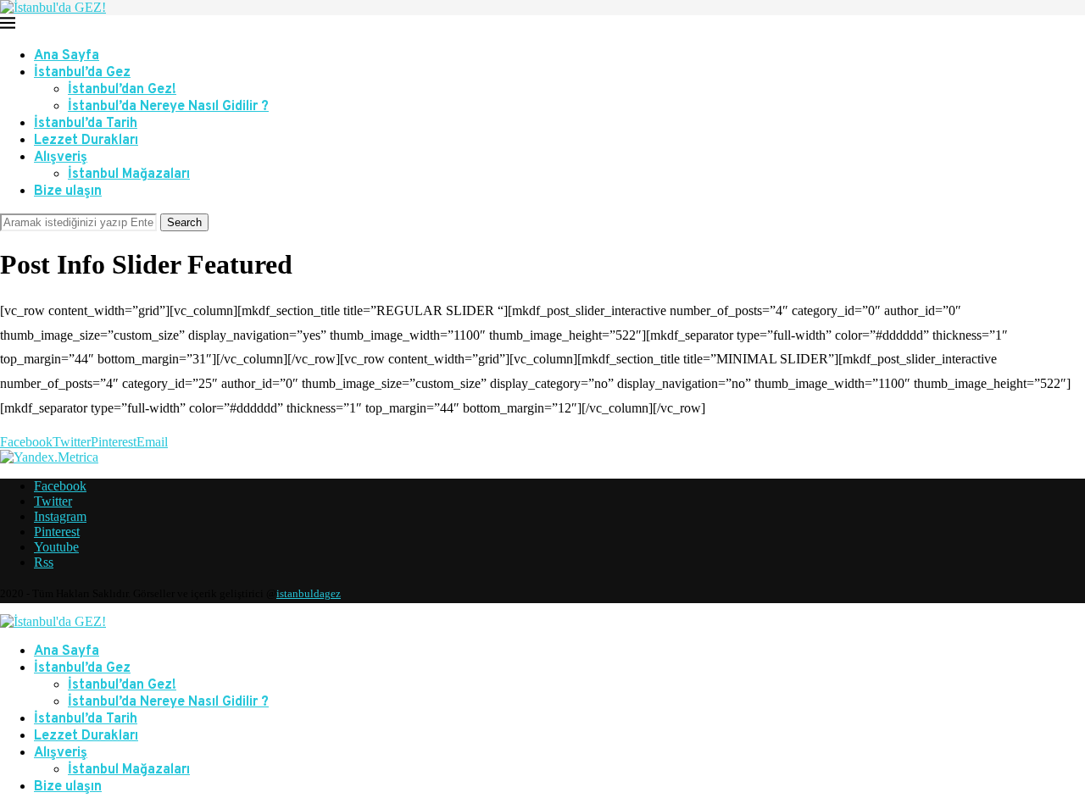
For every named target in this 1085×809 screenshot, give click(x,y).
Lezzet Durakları (86, 140)
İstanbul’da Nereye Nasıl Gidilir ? (168, 106)
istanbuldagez (308, 593)
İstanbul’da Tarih (85, 123)
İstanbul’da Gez (82, 72)
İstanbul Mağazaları (129, 174)
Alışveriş (60, 157)
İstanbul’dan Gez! (122, 89)
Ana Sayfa (66, 55)
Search (184, 222)
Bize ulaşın (68, 191)
